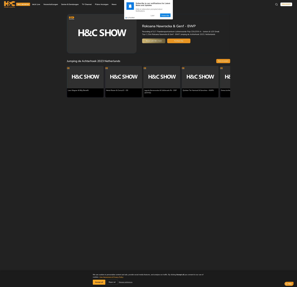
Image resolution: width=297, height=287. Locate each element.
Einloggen (286, 4)
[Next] (226, 81)
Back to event (223, 61)
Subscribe (165, 15)
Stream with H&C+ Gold (154, 41)
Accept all (99, 282)
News (114, 4)
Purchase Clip (178, 41)
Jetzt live (36, 4)
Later (152, 15)
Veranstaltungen (50, 4)
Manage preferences (125, 282)
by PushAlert (131, 18)
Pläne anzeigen (101, 4)
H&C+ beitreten (23, 4)
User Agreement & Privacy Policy (111, 277)
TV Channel (87, 4)
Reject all (112, 282)
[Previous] (70, 81)
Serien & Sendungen (70, 4)
